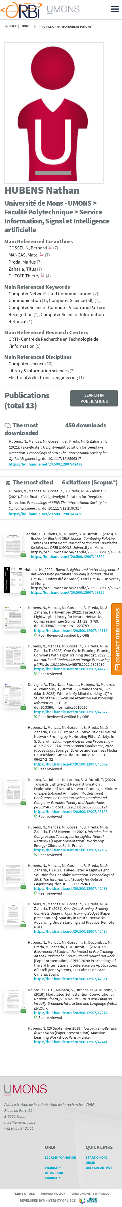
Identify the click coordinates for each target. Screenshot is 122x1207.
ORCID (90, 1162)
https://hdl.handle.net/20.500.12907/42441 (71, 1041)
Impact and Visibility (54, 1175)
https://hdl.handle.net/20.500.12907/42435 (71, 931)
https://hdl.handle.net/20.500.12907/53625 (67, 592)
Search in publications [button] (94, 398)
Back (13, 26)
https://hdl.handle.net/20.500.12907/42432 (71, 850)
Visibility (53, 1167)
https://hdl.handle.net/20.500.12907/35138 (71, 811)
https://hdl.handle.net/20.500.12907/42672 (71, 712)
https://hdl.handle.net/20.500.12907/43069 (71, 764)
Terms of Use (24, 1193)
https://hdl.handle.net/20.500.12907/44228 (71, 669)
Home (26, 26)
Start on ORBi (97, 1157)
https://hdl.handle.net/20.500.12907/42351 (71, 979)
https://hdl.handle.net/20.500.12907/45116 (71, 630)
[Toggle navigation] (116, 8)
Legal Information (60, 1157)
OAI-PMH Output (99, 1167)
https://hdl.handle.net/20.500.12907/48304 (67, 556)
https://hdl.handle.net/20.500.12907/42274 (71, 1012)
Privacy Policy (53, 1193)
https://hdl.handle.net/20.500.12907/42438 (45, 464)
